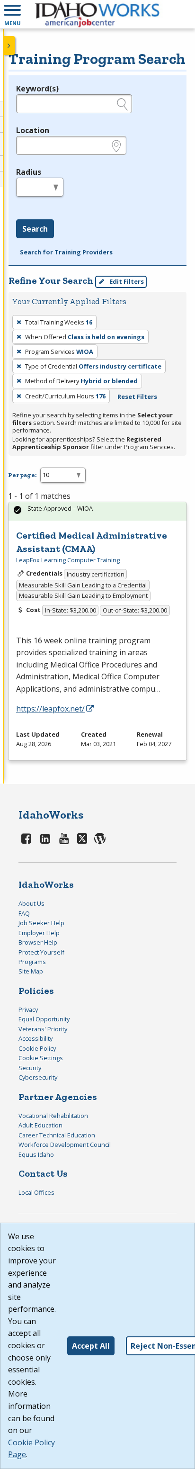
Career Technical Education (56, 1135)
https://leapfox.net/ (50, 708)
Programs (32, 961)
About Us (31, 903)
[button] (12, 14)
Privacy (28, 1009)
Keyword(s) (37, 88)
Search (35, 229)
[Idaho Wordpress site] (100, 838)
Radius (28, 172)
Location (32, 130)
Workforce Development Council (64, 1144)
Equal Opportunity (44, 1019)
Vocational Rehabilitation (53, 1115)
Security (29, 1067)
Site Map (30, 971)
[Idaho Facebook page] (26, 838)
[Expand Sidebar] (9, 45)
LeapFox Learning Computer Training (68, 560)
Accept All (91, 1346)
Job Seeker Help (41, 923)
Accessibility (35, 1038)
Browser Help (37, 942)
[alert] (97, 511)
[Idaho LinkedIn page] (45, 838)
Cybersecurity (37, 1077)
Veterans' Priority (42, 1029)
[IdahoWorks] (97, 14)
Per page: (22, 474)
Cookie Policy (37, 1048)
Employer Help (39, 932)
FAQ (24, 913)
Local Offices (36, 1192)
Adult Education (40, 1125)
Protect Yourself (41, 952)
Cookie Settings (40, 1058)
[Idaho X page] (83, 838)
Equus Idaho (36, 1154)
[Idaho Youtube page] (64, 838)
